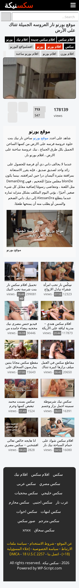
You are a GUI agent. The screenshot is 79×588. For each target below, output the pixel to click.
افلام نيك (22, 39)
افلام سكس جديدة (43, 39)
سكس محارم (19, 502)
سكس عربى (26, 483)
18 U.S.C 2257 (33, 554)
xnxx (27, 530)
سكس (69, 46)
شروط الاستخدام (42, 543)
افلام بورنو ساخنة (27, 53)
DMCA (14, 554)
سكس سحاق (44, 530)
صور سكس (26, 520)
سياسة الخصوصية (45, 548)
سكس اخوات (26, 511)
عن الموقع (64, 543)
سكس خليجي (51, 492)
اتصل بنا (53, 554)
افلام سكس (66, 39)
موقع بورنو (40, 137)
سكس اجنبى (42, 502)
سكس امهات (51, 511)
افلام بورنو (54, 46)
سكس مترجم (49, 520)
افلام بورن (67, 53)
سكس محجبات (26, 492)
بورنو (9, 39)
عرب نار (62, 502)
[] (6, 16)
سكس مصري (49, 483)
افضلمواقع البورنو (21, 46)
